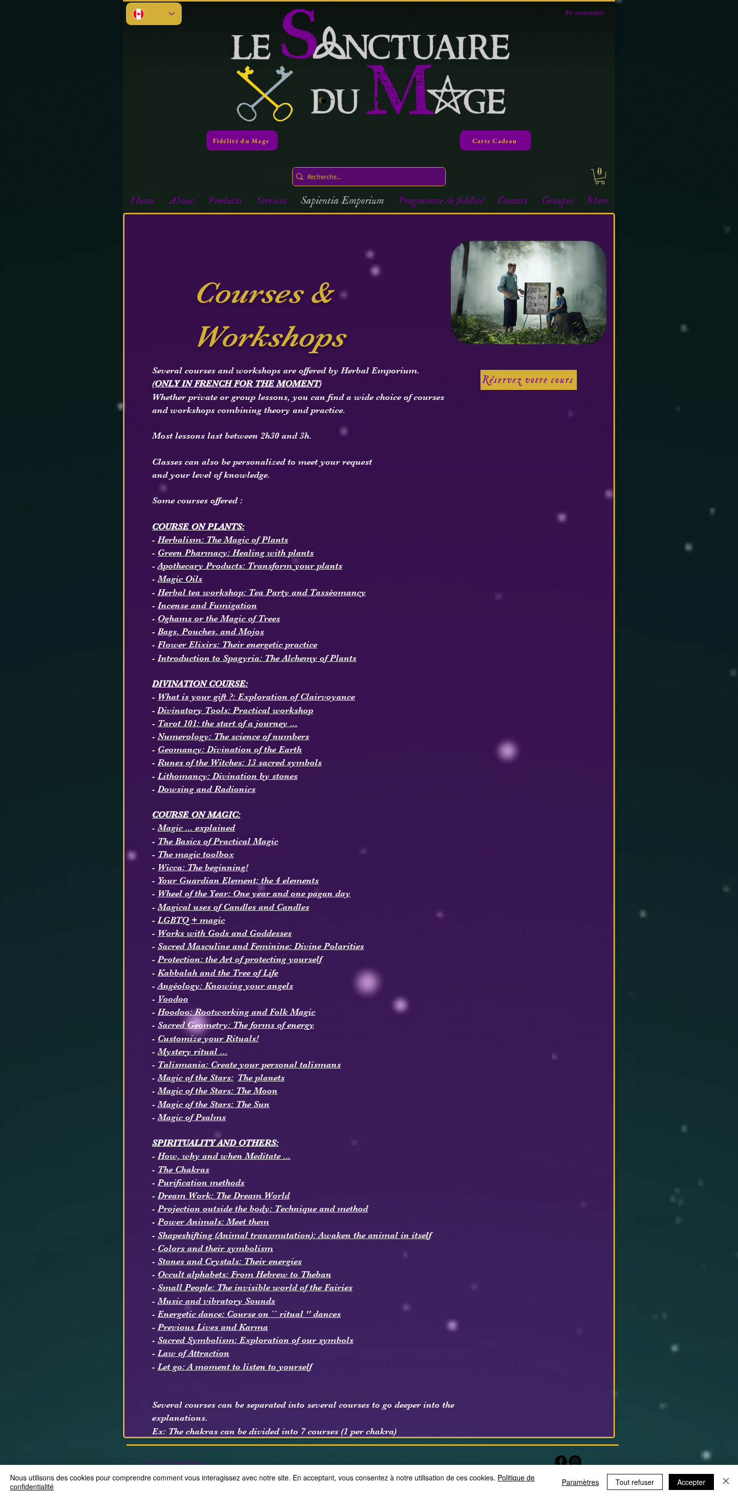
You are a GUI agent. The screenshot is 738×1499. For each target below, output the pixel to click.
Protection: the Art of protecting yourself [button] (240, 959)
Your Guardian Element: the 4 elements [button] (238, 880)
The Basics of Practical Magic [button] (218, 841)
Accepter (691, 1482)
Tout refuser (635, 1482)
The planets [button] (261, 1077)
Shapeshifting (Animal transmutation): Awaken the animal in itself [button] (294, 1235)
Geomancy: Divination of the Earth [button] (230, 749)
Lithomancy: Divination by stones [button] (228, 776)
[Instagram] (575, 1461)
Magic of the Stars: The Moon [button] (218, 1090)
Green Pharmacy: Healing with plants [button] (236, 553)
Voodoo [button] (173, 999)
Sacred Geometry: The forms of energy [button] (236, 1025)
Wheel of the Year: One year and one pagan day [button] (254, 893)
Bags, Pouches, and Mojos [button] (211, 631)
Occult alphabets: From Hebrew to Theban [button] (244, 1274)
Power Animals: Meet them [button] (213, 1221)
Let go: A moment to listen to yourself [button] (235, 1366)
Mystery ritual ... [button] (192, 1051)
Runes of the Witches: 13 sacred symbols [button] (240, 762)
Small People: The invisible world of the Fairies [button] (255, 1287)
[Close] (726, 1482)
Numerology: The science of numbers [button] (233, 736)
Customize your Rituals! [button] (208, 1038)
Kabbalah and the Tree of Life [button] (218, 973)
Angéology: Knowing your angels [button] (225, 986)
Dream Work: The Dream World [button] (224, 1195)
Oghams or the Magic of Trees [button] (219, 618)
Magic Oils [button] (180, 579)
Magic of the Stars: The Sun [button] (214, 1104)
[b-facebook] (561, 1461)
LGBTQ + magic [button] (191, 920)
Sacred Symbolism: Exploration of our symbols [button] (255, 1340)
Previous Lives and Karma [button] (213, 1327)
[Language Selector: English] (154, 14)
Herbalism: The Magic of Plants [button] (223, 539)
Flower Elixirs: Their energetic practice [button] (237, 644)
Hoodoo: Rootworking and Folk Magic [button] (236, 1012)
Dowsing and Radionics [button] (207, 789)
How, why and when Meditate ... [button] (224, 1156)
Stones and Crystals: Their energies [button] (230, 1261)
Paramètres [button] (580, 1482)
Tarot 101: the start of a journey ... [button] (228, 723)
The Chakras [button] (183, 1169)
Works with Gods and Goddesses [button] (225, 933)
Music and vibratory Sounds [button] (216, 1301)
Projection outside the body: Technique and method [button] (263, 1208)
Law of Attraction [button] (193, 1353)
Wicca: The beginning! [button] (203, 867)
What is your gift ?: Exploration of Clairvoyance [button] (256, 697)
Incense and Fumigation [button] (207, 605)
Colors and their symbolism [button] (215, 1248)
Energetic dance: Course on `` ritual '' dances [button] (249, 1314)
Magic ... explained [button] (196, 828)
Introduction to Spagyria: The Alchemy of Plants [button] (257, 658)
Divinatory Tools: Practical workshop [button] (235, 710)
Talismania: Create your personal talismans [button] (249, 1064)
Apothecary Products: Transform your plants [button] (250, 566)
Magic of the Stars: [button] (195, 1077)
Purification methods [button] (201, 1182)
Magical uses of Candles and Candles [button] (233, 907)
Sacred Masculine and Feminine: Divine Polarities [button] (261, 946)
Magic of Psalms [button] (192, 1117)
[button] (600, 176)
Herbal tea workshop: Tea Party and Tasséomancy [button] (262, 592)
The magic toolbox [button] (196, 854)
